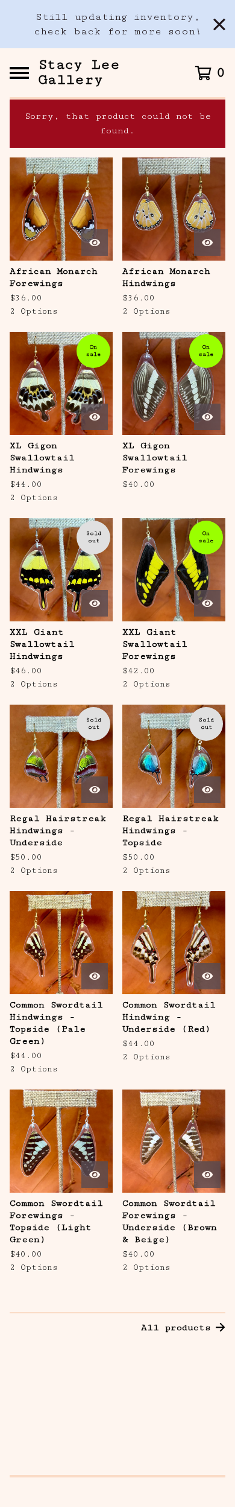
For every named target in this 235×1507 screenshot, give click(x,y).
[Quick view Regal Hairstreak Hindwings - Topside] (207, 789)
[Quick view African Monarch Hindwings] (207, 242)
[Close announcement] (219, 24)
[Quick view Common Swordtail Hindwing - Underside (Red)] (207, 976)
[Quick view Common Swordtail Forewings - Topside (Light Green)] (94, 1174)
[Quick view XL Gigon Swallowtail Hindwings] (94, 417)
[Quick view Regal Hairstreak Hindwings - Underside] (94, 789)
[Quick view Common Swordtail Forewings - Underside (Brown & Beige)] (207, 1174)
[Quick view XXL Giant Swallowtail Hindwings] (94, 603)
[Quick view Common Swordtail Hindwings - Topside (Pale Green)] (94, 976)
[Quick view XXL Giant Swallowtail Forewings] (207, 603)
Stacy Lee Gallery (79, 72)
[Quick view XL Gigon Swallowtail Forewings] (207, 417)
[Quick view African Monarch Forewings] (94, 242)
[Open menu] (19, 73)
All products (176, 1327)
